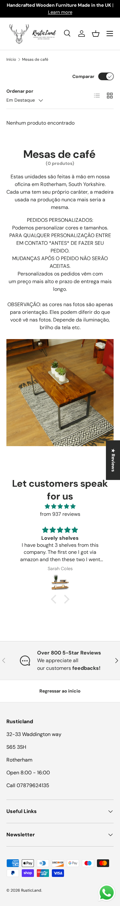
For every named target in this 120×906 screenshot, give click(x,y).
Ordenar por (19, 91)
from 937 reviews (60, 514)
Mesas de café (35, 59)
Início (11, 59)
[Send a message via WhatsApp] (107, 893)
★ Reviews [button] (113, 459)
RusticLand (31, 890)
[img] (60, 506)
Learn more (60, 12)
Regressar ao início (60, 691)
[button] (96, 34)
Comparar (83, 76)
